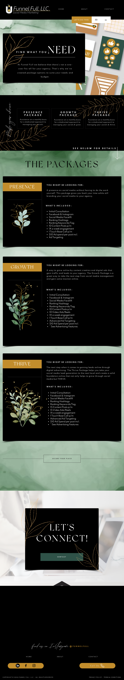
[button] (106, 20)
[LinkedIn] (18, 666)
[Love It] (96, 19)
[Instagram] (34, 666)
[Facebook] (26, 666)
